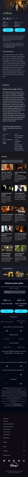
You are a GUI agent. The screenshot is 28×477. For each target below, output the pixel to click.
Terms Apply (5, 387)
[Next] (25, 274)
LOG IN (24, 2)
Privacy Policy (5, 421)
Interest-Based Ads (6, 434)
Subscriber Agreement (7, 429)
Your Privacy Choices (6, 431)
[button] (14, 438)
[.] (4, 461)
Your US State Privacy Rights (8, 426)
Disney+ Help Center (18, 404)
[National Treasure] (8, 274)
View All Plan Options (8, 51)
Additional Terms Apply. (10, 46)
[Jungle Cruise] (20, 274)
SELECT (8, 30)
